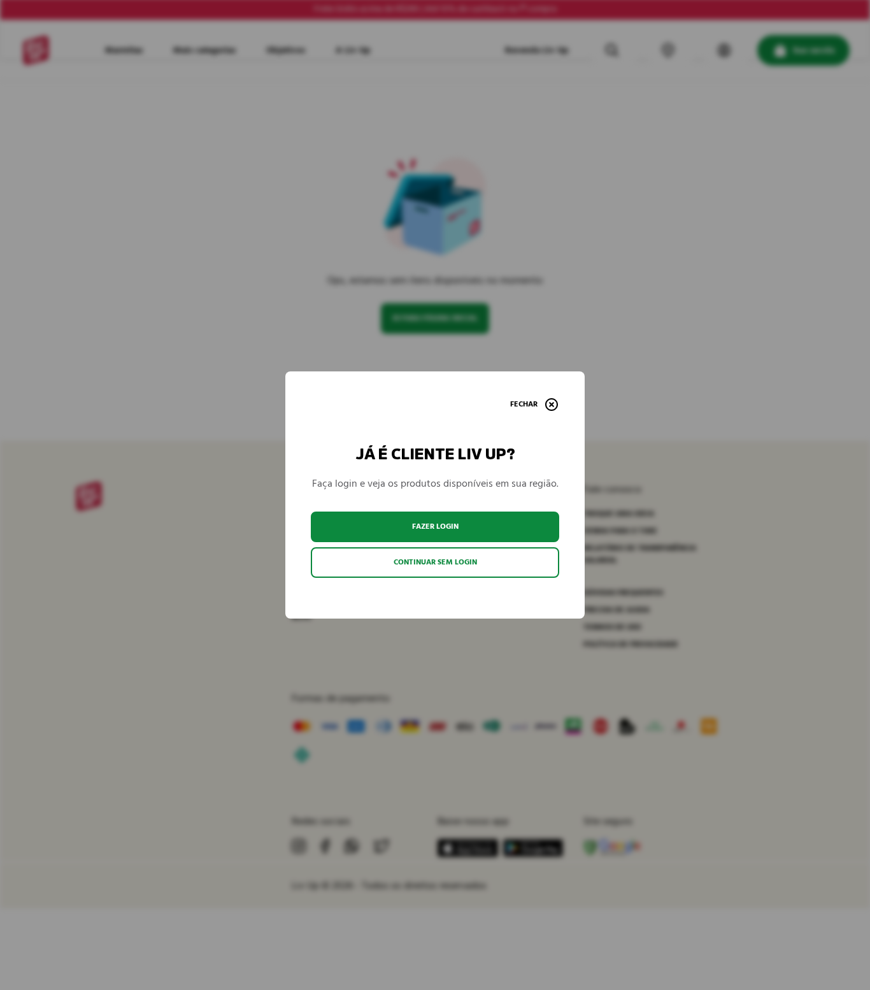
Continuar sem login (435, 562)
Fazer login (435, 526)
